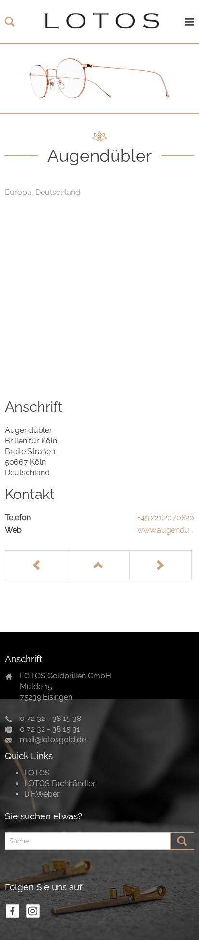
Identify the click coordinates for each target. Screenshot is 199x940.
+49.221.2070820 (165, 517)
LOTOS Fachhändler (60, 783)
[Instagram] (33, 911)
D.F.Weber (42, 794)
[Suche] (9, 21)
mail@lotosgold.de (53, 739)
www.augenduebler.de (165, 530)
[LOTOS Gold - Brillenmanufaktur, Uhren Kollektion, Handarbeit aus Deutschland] (99, 21)
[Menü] (189, 21)
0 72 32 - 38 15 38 (50, 718)
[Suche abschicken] (182, 841)
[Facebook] (12, 911)
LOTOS (37, 772)
